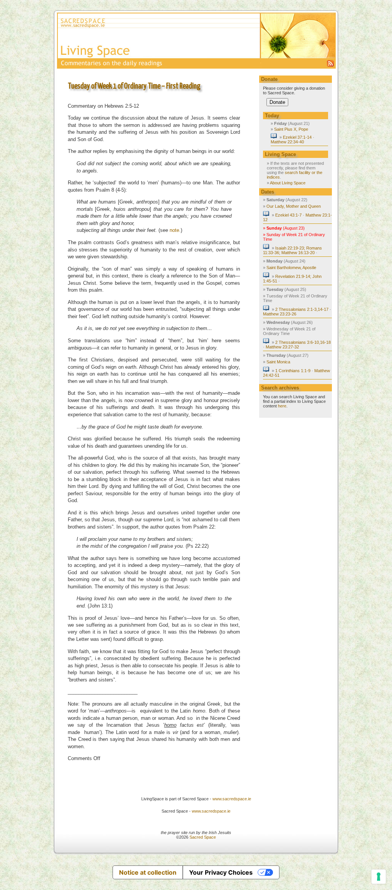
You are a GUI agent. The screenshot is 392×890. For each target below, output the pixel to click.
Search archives (280, 388)
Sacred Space (202, 837)
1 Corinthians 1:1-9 (292, 370)
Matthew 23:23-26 (279, 314)
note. (175, 230)
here (282, 406)
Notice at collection (147, 872)
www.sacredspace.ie (231, 798)
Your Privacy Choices (221, 872)
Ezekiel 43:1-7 (288, 215)
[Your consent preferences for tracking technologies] (378, 876)
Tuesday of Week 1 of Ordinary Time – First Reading (134, 86)
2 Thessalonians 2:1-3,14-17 (301, 309)
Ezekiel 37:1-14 (297, 137)
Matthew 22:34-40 (287, 142)
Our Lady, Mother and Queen (293, 206)
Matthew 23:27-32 (282, 347)
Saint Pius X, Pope (291, 129)
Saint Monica (278, 362)
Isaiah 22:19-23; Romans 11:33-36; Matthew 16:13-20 (292, 250)
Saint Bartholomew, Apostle (291, 267)
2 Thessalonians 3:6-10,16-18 (303, 342)
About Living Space (287, 183)
